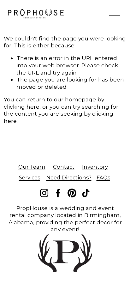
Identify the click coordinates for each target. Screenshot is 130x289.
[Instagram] (44, 193)
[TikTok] (85, 193)
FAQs (103, 177)
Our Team (31, 167)
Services (29, 177)
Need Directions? (69, 177)
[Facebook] (58, 193)
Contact (63, 167)
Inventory (95, 167)
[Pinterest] (72, 193)
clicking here (21, 106)
